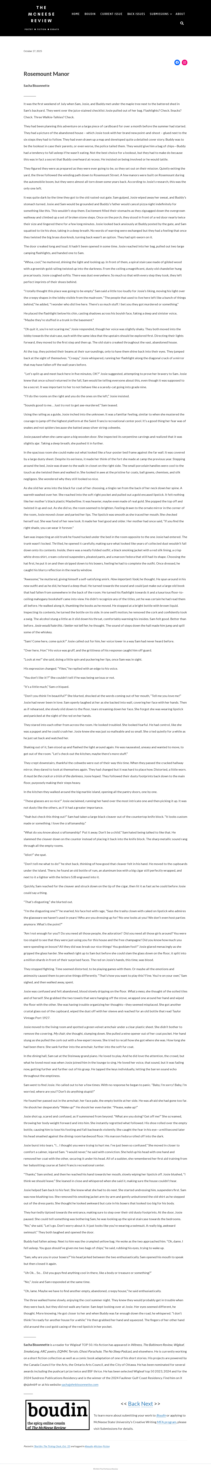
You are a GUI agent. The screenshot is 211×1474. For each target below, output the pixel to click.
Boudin (90, 14)
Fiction (106, 1446)
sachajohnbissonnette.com (79, 1384)
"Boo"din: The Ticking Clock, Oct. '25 (52, 1446)
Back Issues (136, 14)
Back (134, 1403)
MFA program (166, 1422)
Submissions (159, 14)
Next (147, 1403)
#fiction (98, 1446)
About (180, 14)
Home (76, 14)
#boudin (89, 1446)
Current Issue (111, 14)
